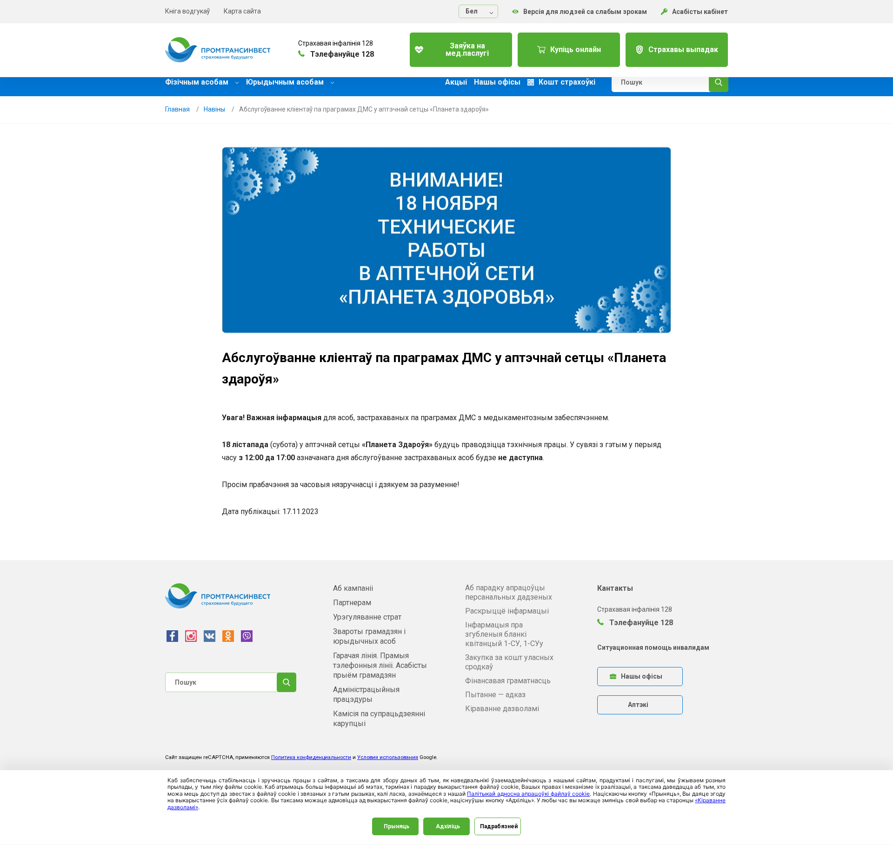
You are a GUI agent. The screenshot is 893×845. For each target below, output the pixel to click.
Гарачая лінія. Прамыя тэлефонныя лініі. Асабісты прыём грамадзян (380, 665)
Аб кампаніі (353, 588)
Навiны (214, 109)
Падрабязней (499, 826)
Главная (177, 109)
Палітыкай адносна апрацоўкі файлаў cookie (528, 793)
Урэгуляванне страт (367, 617)
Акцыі (456, 82)
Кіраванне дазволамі (502, 708)
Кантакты (615, 588)
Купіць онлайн (575, 49)
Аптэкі (638, 704)
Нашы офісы (497, 82)
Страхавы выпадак (683, 49)
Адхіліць (448, 826)
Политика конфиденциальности (311, 757)
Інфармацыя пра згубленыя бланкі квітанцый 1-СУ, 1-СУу (504, 634)
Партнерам (352, 602)
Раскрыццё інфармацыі (507, 611)
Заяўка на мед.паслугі (467, 49)
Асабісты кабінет (700, 11)
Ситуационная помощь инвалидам (653, 647)
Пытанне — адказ (495, 694)
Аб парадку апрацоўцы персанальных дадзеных (508, 592)
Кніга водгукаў (187, 11)
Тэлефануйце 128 (640, 622)
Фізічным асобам (197, 82)
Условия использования (387, 757)
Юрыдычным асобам (286, 82)
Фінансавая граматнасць (508, 680)
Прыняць (396, 826)
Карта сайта (242, 11)
